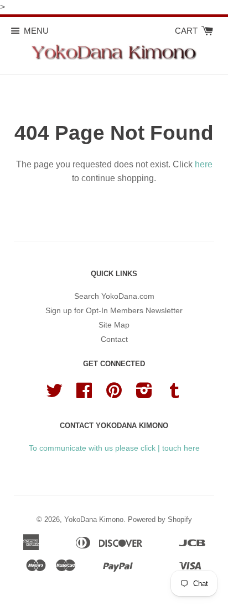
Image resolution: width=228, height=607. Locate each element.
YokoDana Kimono (93, 519)
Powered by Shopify (160, 519)
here (204, 164)
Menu (36, 30)
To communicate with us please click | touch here (114, 448)
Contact (114, 339)
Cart (187, 30)
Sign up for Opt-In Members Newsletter (114, 310)
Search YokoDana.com (114, 296)
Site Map (114, 324)
